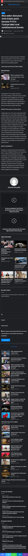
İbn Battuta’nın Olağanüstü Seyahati (20, 280)
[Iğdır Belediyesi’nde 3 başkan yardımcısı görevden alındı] (7, 274)
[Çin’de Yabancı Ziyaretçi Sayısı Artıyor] (6, 428)
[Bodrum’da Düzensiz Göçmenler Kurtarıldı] (21, 244)
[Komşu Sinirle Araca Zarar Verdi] (5, 86)
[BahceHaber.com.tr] (14, 4)
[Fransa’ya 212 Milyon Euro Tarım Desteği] (6, 381)
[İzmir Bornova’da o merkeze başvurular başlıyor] (6, 360)
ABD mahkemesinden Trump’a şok (16, 352)
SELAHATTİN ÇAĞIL (8, 31)
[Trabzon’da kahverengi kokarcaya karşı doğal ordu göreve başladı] (6, 374)
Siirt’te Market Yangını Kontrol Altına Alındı (17, 440)
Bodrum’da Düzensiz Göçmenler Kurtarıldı (20, 249)
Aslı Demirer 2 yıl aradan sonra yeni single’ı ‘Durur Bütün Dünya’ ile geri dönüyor (17, 415)
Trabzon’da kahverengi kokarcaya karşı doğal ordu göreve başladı (18, 373)
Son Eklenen (14, 346)
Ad (2, 314)
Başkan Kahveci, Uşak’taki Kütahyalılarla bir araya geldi (6, 251)
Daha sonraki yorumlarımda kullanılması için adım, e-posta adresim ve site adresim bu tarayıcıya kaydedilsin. (14, 333)
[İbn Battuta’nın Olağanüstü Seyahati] (21, 274)
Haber (9, 10)
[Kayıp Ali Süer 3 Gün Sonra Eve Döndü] (21, 260)
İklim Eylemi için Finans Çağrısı (7, 258)
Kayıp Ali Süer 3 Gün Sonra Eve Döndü (20, 266)
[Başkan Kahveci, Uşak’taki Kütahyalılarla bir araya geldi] (7, 244)
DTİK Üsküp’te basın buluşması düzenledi (16, 453)
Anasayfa (4, 10)
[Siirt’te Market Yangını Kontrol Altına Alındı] (6, 441)
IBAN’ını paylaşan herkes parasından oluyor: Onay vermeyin (17, 77)
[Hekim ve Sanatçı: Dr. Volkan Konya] (6, 468)
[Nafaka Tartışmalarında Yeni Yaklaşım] (6, 394)
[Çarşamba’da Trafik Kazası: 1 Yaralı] (6, 475)
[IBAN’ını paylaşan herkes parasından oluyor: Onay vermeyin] (5, 77)
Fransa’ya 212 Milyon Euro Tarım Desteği (18, 380)
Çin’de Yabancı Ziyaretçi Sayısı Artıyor (17, 426)
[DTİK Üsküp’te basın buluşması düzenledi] (6, 455)
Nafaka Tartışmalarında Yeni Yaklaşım (17, 393)
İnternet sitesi (4, 325)
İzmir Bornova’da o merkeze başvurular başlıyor (18, 358)
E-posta (3, 320)
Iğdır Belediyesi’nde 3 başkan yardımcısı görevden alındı (7, 281)
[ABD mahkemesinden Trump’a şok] (6, 353)
